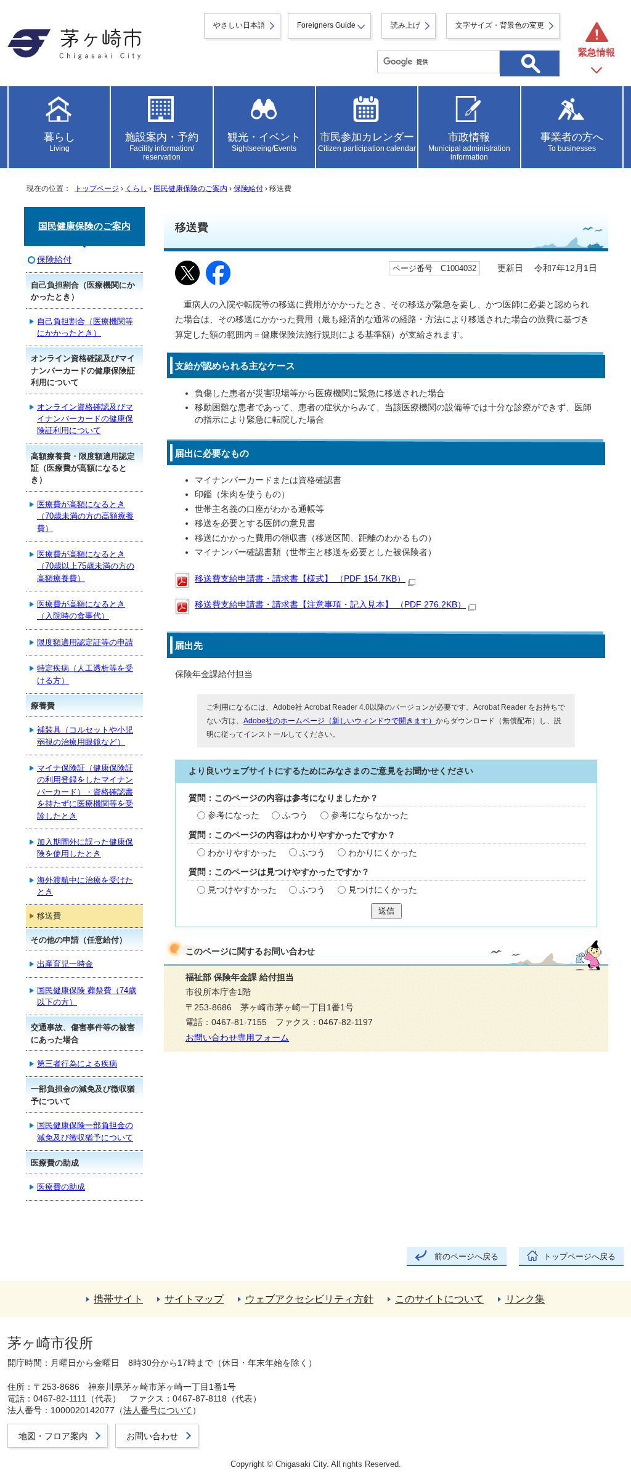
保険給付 (248, 188)
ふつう (295, 815)
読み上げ (405, 25)
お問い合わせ (152, 1436)
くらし (136, 188)
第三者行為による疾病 (77, 1063)
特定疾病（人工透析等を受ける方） (85, 673)
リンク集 (525, 1299)
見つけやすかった (242, 890)
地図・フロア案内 (53, 1436)
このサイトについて (439, 1299)
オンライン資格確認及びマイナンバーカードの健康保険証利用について (85, 419)
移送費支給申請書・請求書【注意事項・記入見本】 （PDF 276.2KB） (330, 604)
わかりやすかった (242, 853)
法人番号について (157, 1410)
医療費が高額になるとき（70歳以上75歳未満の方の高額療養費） (85, 566)
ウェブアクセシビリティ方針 (309, 1299)
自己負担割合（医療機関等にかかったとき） (85, 327)
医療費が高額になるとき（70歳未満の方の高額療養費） (85, 516)
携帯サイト (118, 1299)
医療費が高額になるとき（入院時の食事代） (81, 609)
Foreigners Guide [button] (326, 25)
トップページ (97, 188)
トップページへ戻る (579, 1256)
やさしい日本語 (239, 25)
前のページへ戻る (466, 1256)
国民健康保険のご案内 (190, 188)
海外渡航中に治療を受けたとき (85, 885)
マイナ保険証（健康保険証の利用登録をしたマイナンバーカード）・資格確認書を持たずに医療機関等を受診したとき (85, 792)
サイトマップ (194, 1299)
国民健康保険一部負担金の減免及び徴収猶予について (85, 1131)
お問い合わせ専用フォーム (237, 1037)
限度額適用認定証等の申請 (85, 642)
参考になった (233, 815)
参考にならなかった (370, 815)
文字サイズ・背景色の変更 (499, 25)
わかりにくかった (382, 853)
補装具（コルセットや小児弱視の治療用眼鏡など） (85, 735)
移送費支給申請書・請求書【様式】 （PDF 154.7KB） (300, 578)
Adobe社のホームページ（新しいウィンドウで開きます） (339, 720)
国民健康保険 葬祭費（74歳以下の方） (86, 996)
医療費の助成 (61, 1186)
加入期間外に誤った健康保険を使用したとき (85, 847)
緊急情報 (596, 52)
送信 (386, 910)
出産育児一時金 (65, 963)
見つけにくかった (382, 890)
